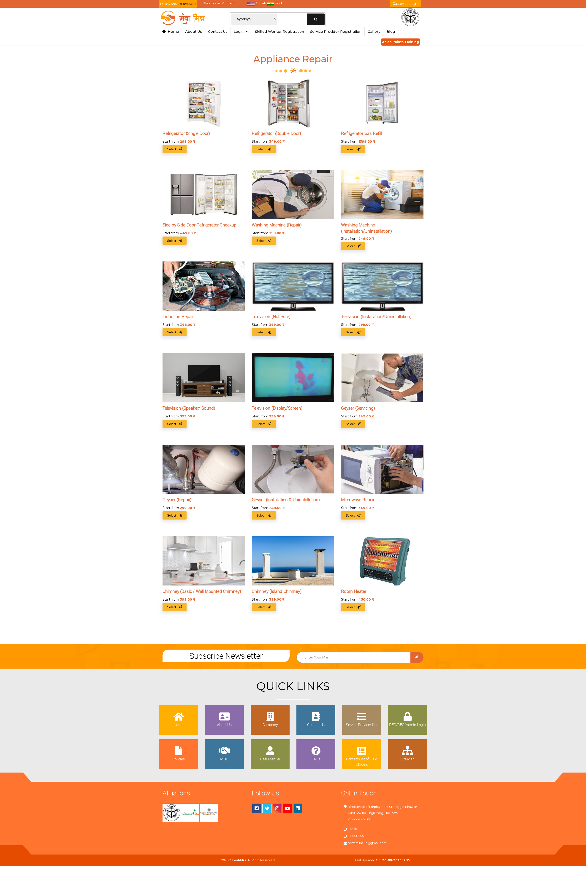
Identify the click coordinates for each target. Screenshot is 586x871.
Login (239, 31)
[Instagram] (277, 808)
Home (172, 31)
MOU (224, 759)
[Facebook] (256, 808)
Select (173, 149)
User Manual (270, 759)
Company (270, 724)
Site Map (407, 759)
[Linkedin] (297, 808)
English (260, 3)
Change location (316, 19)
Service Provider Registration (335, 31)
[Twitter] (266, 808)
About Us (193, 31)
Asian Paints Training (400, 42)
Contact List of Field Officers (361, 762)
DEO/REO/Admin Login (407, 724)
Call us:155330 (186, 3)
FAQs (316, 759)
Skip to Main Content (219, 3)
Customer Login (406, 4)
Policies (178, 759)
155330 (352, 829)
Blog (390, 31)
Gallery (374, 31)
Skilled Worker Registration (279, 31)
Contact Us (218, 31)
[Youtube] (287, 808)
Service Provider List (362, 724)
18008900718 (357, 836)
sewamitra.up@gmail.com (367, 843)
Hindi (278, 3)
